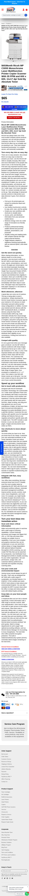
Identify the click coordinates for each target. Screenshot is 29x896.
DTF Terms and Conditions (8, 855)
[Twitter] (4, 878)
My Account (4, 754)
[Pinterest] (7, 878)
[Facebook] (2, 878)
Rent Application (5, 860)
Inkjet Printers (5, 802)
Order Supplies (5, 817)
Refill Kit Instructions (6, 797)
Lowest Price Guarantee (7, 766)
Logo (11, 9)
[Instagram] (10, 878)
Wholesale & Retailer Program (9, 840)
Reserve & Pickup (6, 761)
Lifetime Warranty (6, 769)
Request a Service (6, 814)
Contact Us (4, 781)
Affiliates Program (6, 845)
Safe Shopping (5, 850)
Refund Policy (5, 774)
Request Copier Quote (7, 822)
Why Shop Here (5, 835)
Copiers (3, 804)
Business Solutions (6, 842)
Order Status (4, 756)
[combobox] (14, 15)
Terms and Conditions (7, 852)
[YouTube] (12, 878)
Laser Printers (5, 799)
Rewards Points (5, 837)
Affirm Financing (5, 779)
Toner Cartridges (5, 792)
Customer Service (6, 759)
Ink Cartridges (5, 794)
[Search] (25, 15)
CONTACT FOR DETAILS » (14, 117)
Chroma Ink (4, 812)
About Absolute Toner (7, 832)
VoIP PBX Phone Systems (8, 807)
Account (23, 10)
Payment (3, 771)
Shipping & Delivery (6, 764)
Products (8, 23)
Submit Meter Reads (6, 819)
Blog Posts (4, 847)
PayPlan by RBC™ (6, 776)
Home (3, 23)
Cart (27, 10)
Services (3, 809)
